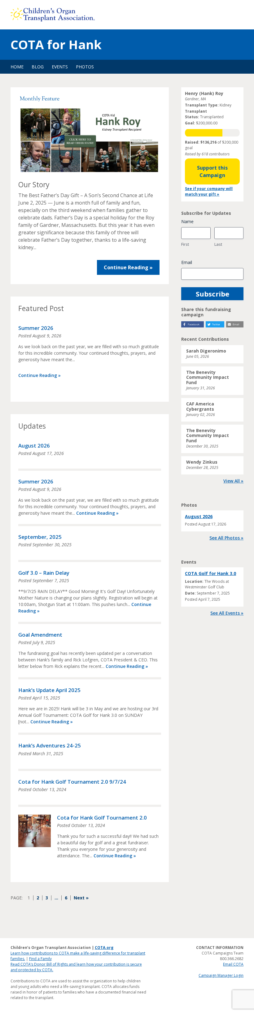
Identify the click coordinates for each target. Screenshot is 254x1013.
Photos (85, 67)
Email (186, 262)
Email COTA (233, 964)
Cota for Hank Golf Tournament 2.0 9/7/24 (72, 781)
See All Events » (226, 613)
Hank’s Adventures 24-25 (49, 745)
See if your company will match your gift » (209, 191)
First (185, 244)
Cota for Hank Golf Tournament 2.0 (102, 817)
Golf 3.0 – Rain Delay (43, 572)
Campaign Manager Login (221, 975)
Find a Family (40, 958)
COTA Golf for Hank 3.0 (210, 573)
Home (17, 67)
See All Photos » (226, 538)
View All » (233, 481)
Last (218, 244)
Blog (38, 67)
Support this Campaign (212, 171)
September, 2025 (40, 536)
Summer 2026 (35, 327)
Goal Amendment (40, 634)
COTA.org (104, 947)
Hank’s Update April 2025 (49, 690)
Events (60, 67)
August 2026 (34, 445)
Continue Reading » (128, 267)
